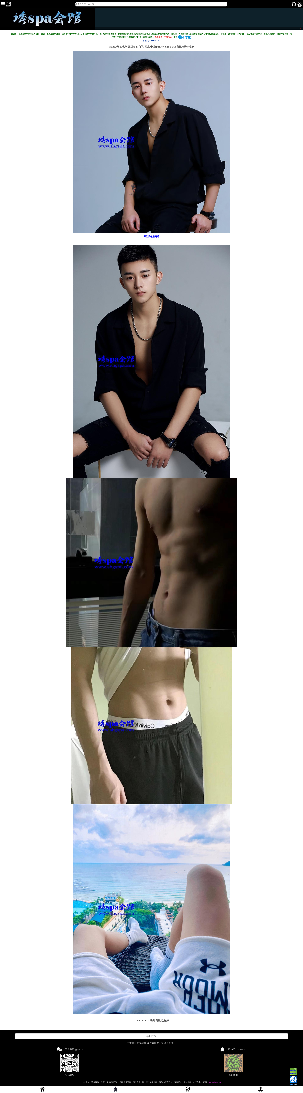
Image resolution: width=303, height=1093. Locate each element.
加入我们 (151, 1043)
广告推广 (171, 1043)
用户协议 (161, 1043)
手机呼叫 (151, 1036)
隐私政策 (141, 1043)
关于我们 (131, 1043)
